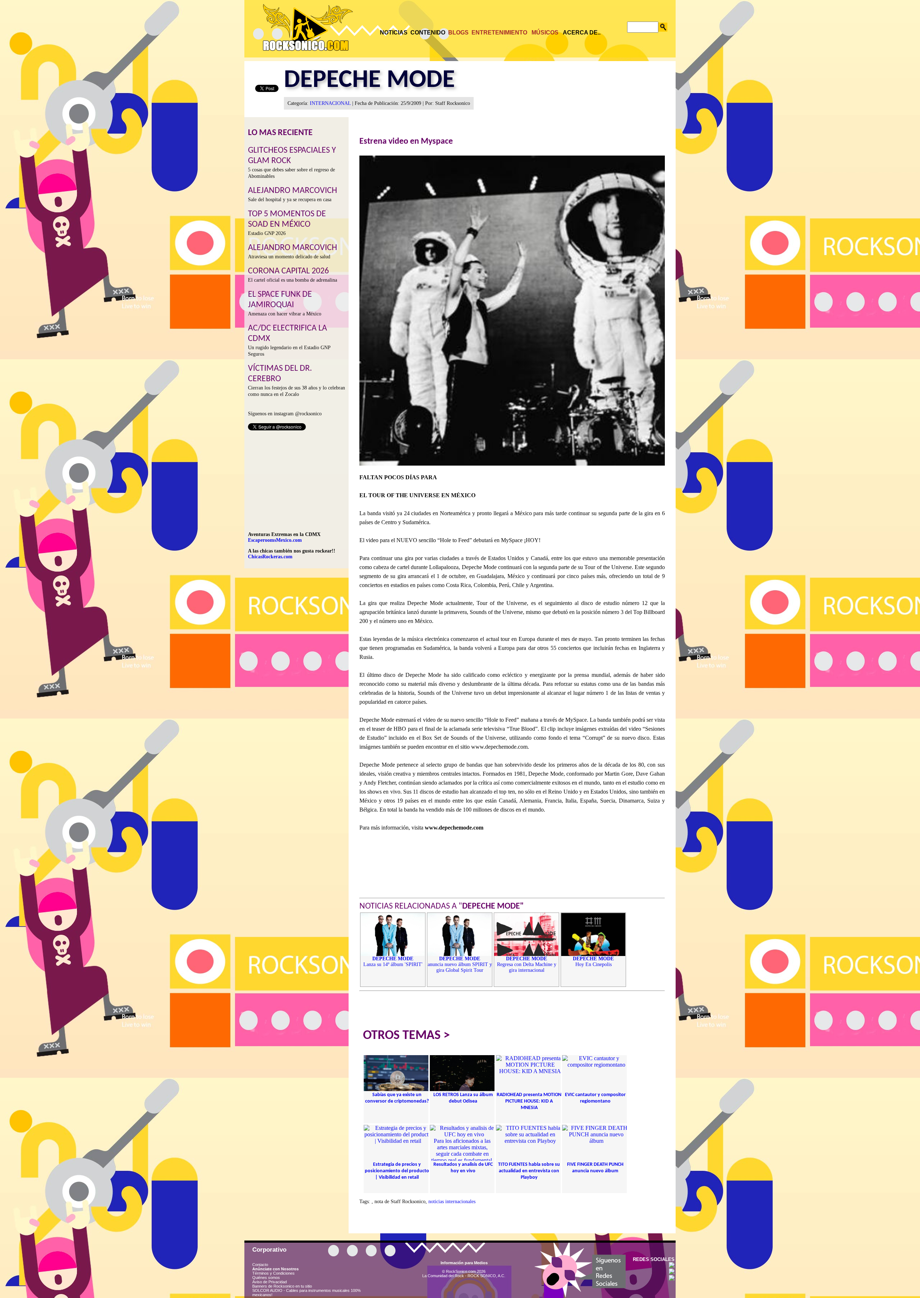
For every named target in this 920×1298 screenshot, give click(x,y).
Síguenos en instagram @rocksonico (285, 413)
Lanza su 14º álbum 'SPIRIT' (393, 961)
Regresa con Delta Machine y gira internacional (526, 964)
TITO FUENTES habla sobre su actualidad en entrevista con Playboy (529, 1171)
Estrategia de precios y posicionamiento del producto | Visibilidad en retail (397, 1171)
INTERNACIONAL (330, 103)
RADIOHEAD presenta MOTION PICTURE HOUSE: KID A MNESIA (529, 1101)
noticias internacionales (451, 1201)
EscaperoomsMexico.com (275, 540)
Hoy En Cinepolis (593, 961)
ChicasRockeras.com (270, 556)
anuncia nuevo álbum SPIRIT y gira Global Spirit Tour (460, 964)
